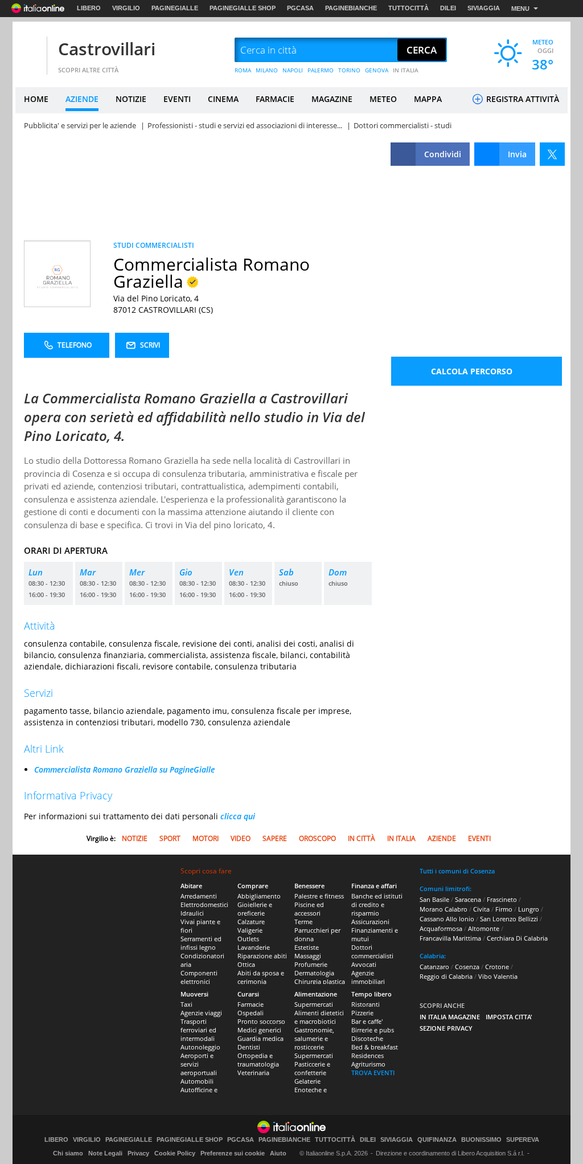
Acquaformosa (441, 928)
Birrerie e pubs (372, 1030)
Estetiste (306, 947)
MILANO (267, 70)
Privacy (138, 1153)
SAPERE (274, 838)
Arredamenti (198, 896)
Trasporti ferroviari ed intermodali (198, 1030)
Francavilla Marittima (450, 938)
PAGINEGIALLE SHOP (243, 8)
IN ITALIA (405, 70)
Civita (481, 909)
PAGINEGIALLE (174, 8)
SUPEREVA (522, 1140)
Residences (367, 1055)
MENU (520, 8)
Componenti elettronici (198, 977)
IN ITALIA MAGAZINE (450, 1016)
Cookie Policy (174, 1153)
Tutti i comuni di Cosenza (457, 871)
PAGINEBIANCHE (351, 8)
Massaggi (307, 955)
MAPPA (428, 98)
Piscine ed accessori (309, 908)
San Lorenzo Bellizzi (509, 918)
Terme (303, 921)
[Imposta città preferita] (30, 50)
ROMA (243, 70)
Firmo (503, 909)
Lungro (528, 909)
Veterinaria (253, 1072)
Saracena (468, 899)
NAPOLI (292, 70)
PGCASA (300, 8)
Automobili (197, 1081)
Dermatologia (314, 973)
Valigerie (249, 930)
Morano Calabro (443, 909)
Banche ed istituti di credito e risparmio (377, 904)
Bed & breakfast (374, 1047)
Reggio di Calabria (446, 976)
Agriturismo (368, 1064)
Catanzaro (434, 966)
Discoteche (367, 1038)
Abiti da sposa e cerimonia (260, 977)
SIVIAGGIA (483, 8)
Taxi (186, 1004)
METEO (383, 98)
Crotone (497, 966)
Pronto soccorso (261, 1021)
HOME (36, 98)
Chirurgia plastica (319, 981)
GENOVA (376, 70)
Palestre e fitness (319, 896)
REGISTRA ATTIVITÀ (521, 98)
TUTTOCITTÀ (408, 8)
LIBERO (89, 8)
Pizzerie (362, 1012)
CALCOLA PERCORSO (471, 371)
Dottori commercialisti (372, 951)
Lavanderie (253, 947)
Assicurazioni (370, 921)
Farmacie (250, 1004)
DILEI (448, 8)
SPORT (169, 838)
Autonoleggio (200, 1047)
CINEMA (223, 98)
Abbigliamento (259, 896)
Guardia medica (260, 1038)
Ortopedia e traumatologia (258, 1059)
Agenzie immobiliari (368, 977)
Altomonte (483, 928)
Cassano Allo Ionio (447, 918)
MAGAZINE (331, 98)
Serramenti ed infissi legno (200, 942)
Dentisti (248, 1047)
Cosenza (467, 966)
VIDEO (241, 838)
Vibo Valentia (498, 976)
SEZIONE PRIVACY (446, 1028)
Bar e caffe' (367, 1021)
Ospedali (250, 1012)
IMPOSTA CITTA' (509, 1016)
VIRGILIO (126, 8)
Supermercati (313, 1004)
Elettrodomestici (204, 904)
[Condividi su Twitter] (552, 154)
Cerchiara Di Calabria (517, 938)
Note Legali (105, 1153)
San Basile (434, 899)
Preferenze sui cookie (232, 1153)
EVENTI (177, 98)
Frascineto (502, 899)
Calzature (251, 921)
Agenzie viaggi (201, 1012)
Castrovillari (106, 48)
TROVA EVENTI (373, 1072)
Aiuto (278, 1153)
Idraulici (192, 913)
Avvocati (363, 964)
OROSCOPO (317, 838)
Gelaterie (307, 1081)
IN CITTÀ (361, 838)
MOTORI (205, 838)
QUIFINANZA (437, 1140)
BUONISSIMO (481, 1140)
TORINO (349, 70)
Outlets (248, 938)
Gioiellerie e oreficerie (254, 908)
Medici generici (259, 1030)
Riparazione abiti (262, 955)
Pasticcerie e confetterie (312, 1068)
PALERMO (320, 70)
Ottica (246, 964)
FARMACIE (275, 98)
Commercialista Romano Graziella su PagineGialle (124, 769)
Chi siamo (68, 1153)
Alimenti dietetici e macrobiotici (319, 1017)
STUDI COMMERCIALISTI (153, 245)
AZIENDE (81, 98)
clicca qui (237, 816)
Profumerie (310, 964)
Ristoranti (365, 1004)
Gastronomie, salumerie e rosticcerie (314, 1038)
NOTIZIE (131, 98)
